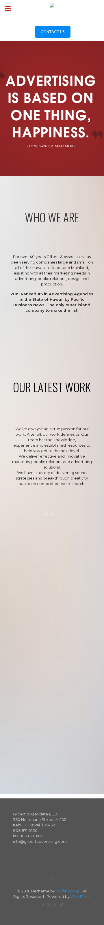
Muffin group (68, 891)
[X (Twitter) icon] (49, 904)
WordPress (80, 896)
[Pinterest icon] (61, 904)
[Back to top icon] (52, 878)
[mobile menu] (8, 9)
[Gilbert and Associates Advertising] (52, 11)
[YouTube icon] (55, 904)
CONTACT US (53, 31)
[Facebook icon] (43, 904)
